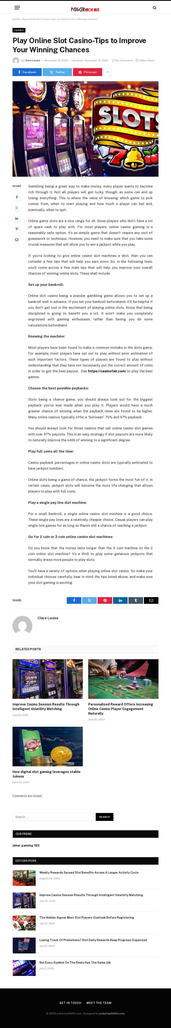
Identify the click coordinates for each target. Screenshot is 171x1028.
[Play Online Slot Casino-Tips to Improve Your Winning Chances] (85, 128)
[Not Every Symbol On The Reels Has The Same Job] (24, 968)
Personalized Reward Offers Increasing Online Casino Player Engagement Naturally (120, 708)
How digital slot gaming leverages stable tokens (46, 774)
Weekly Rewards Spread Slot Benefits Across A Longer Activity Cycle (88, 872)
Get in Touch (70, 1002)
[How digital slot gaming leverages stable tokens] (48, 746)
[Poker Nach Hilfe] (85, 7)
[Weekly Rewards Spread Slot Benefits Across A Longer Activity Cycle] (24, 878)
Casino (19, 30)
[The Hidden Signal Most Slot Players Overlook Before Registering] (24, 923)
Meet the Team (99, 1002)
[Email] (17, 239)
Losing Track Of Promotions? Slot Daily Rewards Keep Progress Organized (93, 940)
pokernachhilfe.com (111, 1013)
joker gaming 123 (26, 845)
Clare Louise (32, 60)
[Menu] (17, 7)
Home (16, 19)
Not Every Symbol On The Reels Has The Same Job (75, 962)
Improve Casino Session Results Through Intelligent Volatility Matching (46, 706)
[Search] (154, 7)
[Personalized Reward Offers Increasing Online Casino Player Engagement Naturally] (123, 679)
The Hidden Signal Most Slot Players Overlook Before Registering (86, 917)
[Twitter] (17, 208)
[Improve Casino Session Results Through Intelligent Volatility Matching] (48, 679)
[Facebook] (17, 197)
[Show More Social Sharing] (107, 72)
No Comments (124, 60)
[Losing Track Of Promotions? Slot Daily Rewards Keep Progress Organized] (24, 945)
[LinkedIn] (17, 218)
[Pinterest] (17, 229)
